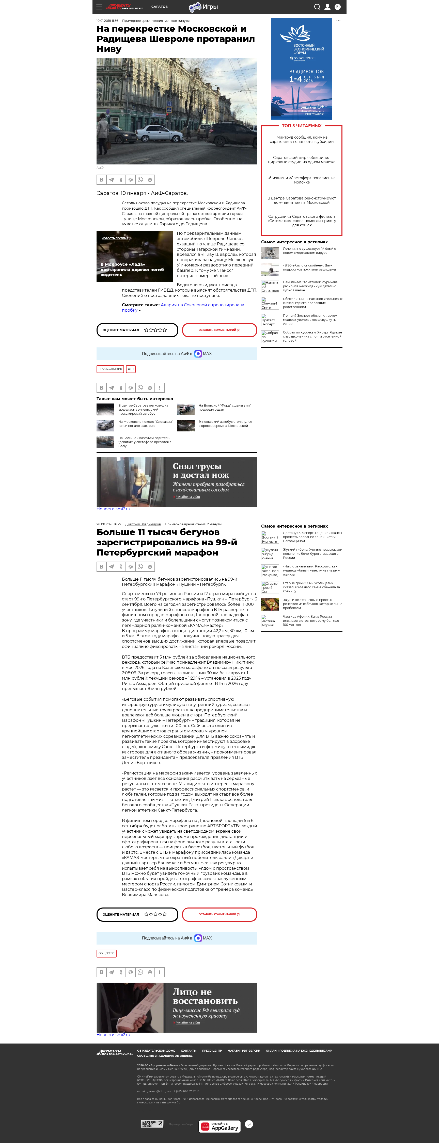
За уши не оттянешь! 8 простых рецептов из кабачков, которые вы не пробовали (312, 604)
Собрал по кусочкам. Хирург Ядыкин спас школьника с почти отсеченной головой (312, 336)
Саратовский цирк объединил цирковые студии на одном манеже (302, 160)
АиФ (100, 168)
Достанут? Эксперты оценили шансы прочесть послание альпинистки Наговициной (312, 537)
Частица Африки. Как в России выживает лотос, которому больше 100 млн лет (311, 621)
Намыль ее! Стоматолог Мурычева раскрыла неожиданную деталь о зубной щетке (310, 286)
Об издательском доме (156, 1050)
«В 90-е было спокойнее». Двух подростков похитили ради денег (310, 267)
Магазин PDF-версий (244, 1050)
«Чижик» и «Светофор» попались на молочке (302, 180)
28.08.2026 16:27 (109, 524)
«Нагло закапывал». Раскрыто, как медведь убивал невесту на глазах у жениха (311, 570)
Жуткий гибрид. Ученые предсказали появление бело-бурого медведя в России (312, 554)
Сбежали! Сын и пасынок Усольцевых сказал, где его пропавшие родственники (312, 303)
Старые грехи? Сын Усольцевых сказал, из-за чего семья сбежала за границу (311, 587)
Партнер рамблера (181, 1124)
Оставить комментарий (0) (220, 330)
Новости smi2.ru (113, 509)
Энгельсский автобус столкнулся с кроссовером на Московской (225, 424)
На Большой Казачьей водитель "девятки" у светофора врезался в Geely (144, 442)
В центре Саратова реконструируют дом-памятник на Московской (302, 200)
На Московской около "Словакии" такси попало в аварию (145, 424)
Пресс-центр (212, 1050)
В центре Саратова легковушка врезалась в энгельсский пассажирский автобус (143, 409)
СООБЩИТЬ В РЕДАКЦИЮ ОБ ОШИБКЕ (165, 1055)
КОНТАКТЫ (188, 1050)
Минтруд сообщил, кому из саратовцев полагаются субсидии (302, 139)
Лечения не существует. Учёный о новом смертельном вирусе (309, 251)
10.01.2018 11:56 (107, 21)
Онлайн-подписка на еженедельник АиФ (299, 1050)
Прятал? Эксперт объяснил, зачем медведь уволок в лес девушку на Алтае (310, 320)
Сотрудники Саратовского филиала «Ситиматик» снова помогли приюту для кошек (302, 220)
